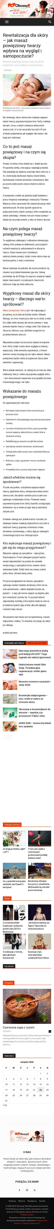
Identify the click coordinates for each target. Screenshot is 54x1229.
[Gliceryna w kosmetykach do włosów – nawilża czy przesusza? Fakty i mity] (10, 713)
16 (47, 1084)
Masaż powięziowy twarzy (14, 310)
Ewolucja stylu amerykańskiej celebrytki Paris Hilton (38, 955)
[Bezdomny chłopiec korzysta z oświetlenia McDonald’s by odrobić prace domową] (39, 871)
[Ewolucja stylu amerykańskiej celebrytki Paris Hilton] (39, 941)
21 (34, 1089)
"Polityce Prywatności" (31, 1223)
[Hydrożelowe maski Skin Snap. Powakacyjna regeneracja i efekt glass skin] (10, 668)
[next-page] (9, 737)
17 (6, 1089)
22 (40, 1089)
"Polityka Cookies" (27, 1214)
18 (14, 1089)
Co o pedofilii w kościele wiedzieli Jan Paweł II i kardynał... (14, 884)
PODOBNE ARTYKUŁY (14, 643)
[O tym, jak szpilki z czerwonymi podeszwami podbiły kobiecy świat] (39, 838)
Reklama (21, 1201)
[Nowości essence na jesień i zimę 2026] (10, 685)
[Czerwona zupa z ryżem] (27, 1006)
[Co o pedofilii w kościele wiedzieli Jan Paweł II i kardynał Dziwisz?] (14, 871)
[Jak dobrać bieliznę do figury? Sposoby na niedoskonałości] (39, 912)
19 (21, 1089)
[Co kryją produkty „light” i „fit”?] (14, 838)
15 (40, 1084)
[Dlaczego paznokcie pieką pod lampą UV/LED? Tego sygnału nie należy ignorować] (10, 654)
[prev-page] (4, 737)
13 (27, 1084)
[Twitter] (35, 1190)
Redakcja (12, 1201)
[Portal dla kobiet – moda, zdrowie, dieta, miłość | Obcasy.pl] (27, 9)
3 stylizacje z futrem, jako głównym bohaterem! (13, 955)
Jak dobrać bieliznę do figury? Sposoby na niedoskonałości (39, 926)
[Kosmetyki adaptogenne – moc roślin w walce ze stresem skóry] (10, 699)
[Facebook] (19, 1190)
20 (27, 1089)
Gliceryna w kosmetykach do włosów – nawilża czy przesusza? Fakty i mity (35, 712)
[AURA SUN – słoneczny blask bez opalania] (10, 726)
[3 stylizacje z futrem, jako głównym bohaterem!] (14, 941)
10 (6, 1084)
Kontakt (42, 1201)
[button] (6, 22)
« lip (5, 1105)
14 (34, 1084)
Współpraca (32, 1201)
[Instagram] (27, 1190)
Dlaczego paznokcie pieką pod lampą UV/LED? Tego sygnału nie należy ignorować (35, 654)
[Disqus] (27, 783)
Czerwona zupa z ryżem (18, 1027)
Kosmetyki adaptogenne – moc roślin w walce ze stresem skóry (33, 698)
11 (14, 1084)
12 (21, 1084)
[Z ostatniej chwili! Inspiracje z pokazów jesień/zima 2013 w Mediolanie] (14, 912)
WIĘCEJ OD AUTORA (37, 643)
